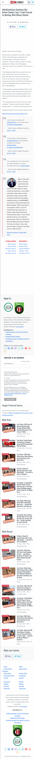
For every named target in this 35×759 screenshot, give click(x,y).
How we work (23, 669)
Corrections (22, 675)
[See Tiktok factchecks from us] (5, 348)
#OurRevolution (11, 145)
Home (5, 666)
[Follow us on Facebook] (12, 348)
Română (6, 686)
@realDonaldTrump (12, 140)
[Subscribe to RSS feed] (5, 351)
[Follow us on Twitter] (22, 348)
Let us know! (19, 326)
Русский (21, 686)
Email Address (9, 363)
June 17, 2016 (11, 130)
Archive (6, 678)
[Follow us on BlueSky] (8, 348)
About (20, 666)
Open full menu (3, 2)
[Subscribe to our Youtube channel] (25, 348)
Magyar (21, 684)
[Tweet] (32, 2)
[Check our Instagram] (15, 348)
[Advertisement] (17, 274)
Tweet (23, 26)
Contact (21, 678)
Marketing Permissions (11, 372)
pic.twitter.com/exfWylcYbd (15, 147)
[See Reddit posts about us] (29, 348)
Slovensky (7, 688)
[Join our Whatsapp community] (19, 348)
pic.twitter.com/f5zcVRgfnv (14, 124)
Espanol (6, 684)
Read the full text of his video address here (15, 113)
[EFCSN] (17, 741)
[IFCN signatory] (17, 731)
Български (7, 681)
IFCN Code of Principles (7, 670)
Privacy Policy (23, 673)
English (21, 681)
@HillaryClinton (11, 122)
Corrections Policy (9, 675)
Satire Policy (7, 673)
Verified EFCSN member (13, 336)
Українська (22, 688)
